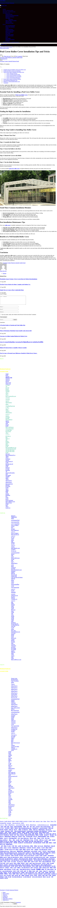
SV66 (12, 636)
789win (12, 709)
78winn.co (13, 567)
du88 (47, 842)
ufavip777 (46, 835)
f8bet (12, 741)
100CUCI (13, 720)
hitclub (36, 833)
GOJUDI (25, 821)
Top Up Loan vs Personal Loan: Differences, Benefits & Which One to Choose (19, 353)
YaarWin (7, 391)
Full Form (10, 19)
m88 (12, 555)
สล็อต (7, 393)
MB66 (1, 841)
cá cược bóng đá (27, 876)
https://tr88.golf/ (11, 772)
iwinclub (6, 864)
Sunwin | (2, 821)
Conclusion (6, 82)
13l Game (13, 633)
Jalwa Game (8, 382)
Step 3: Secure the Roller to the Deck (14, 75)
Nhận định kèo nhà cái (25, 869)
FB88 (40, 867)
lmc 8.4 (11, 849)
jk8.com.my (48, 829)
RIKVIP (13, 573)
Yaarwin (7, 376)
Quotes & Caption (10, 34)
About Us (5, 895)
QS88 (12, 620)
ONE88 (20, 836)
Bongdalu (8, 470)
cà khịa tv (16, 858)
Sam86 (9, 832)
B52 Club (47, 838)
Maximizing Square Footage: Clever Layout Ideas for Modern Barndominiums (18, 279)
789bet (7, 456)
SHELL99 (50, 828)
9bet (6, 437)
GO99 (9, 808)
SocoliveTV (20, 842)
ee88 (7, 474)
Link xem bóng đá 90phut (17, 577)
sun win (48, 876)
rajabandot (13, 703)
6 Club (12, 627)
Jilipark (12, 634)
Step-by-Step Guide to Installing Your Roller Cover (14, 72)
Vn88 (9, 803)
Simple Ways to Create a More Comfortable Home (12, 290)
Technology (6, 13)
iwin (15, 835)
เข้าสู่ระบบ (13, 551)
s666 (21, 840)
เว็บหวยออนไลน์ (9, 428)
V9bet (12, 654)
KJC (7, 496)
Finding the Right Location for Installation (12, 70)
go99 (35, 838)
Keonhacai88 (29, 836)
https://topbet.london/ (45, 826)
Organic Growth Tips (9, 11)
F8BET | (14, 821)
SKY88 (1, 829)
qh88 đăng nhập (47, 852)
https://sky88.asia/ (26, 864)
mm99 (12, 718)
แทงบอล (8, 397)
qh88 (41, 852)
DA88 (43, 842)
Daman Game (14, 678)
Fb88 (9, 759)
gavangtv (13, 647)
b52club (7, 854)
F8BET (7, 465)
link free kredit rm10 (12, 776)
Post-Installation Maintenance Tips (10, 80)
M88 (39, 872)
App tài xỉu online (15, 746)
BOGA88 (31, 841)
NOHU (10, 807)
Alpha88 (7, 476)
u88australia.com (4, 833)
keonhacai (30, 873)
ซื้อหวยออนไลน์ (15, 710)
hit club (12, 537)
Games (7, 28)
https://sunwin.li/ (9, 483)
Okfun (44, 821)
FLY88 (14, 869)
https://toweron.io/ (37, 863)
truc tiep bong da (38, 860)
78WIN (12, 547)
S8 (27, 871)
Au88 (12, 538)
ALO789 (10, 810)
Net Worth (8, 33)
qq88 (2, 826)
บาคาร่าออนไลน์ (15, 523)
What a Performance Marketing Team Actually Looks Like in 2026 (16, 330)
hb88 (54, 867)
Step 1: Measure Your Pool (12, 73)
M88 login (10, 786)
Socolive (2, 831)
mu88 (12, 653)
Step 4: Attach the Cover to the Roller (14, 76)
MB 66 (12, 554)
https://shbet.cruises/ (15, 707)
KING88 (8, 467)
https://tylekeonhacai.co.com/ (10, 852)
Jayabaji (10, 755)
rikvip (29, 833)
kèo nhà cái (8, 436)
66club (7, 441)
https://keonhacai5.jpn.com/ (25, 828)
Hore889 (33, 869)
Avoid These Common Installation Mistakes (12, 79)
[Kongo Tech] (3, 5)
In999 (7, 375)
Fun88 (7, 487)
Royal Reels (8, 431)
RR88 (7, 491)
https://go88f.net (4, 840)
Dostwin (7, 390)
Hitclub (7, 445)
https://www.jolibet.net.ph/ (6, 842)
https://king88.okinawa (46, 864)
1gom (18, 835)
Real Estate (8, 38)
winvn (12, 556)
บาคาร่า (8, 414)
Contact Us (5, 896)
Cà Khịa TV (28, 852)
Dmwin (7, 381)
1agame (7, 460)
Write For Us (5, 900)
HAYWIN (8, 486)
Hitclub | (10, 821)
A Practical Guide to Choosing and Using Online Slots (12, 325)
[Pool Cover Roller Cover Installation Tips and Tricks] (3, 58)
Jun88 (46, 854)
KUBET (2, 828)
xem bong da (51, 858)
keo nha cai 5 (20, 861)
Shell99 (12, 731)
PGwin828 (13, 648)
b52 (12, 744)
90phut (35, 858)
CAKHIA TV (14, 599)
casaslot (37, 855)
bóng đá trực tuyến (28, 857)
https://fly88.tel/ (7, 869)
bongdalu (13, 568)
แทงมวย (38, 821)
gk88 (12, 643)
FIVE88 (36, 840)
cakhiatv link (14, 576)
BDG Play (13, 630)
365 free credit (21, 852)
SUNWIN (7, 828)
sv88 (19, 838)
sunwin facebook (43, 828)
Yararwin (8, 378)
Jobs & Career (9, 21)
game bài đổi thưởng (10, 472)
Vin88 (54, 842)
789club (7, 422)
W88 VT (8, 438)
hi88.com (41, 840)
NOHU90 (29, 847)
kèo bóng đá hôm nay (17, 876)
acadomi (10, 770)
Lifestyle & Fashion (10, 30)
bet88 (5, 826)
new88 (12, 559)
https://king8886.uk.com (11, 447)
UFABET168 (14, 729)
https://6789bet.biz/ (46, 861)
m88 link (13, 578)
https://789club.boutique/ (38, 854)
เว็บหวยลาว (14, 735)
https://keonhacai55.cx (10, 455)
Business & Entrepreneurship (12, 15)
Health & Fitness (9, 29)
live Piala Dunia (26, 846)
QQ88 (7, 504)
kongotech (18, 902)
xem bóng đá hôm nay (5, 860)
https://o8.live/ (50, 869)
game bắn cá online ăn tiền (15, 864)
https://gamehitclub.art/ (19, 854)
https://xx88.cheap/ (30, 872)
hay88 (7, 426)
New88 (43, 847)
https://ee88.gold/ (27, 866)
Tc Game (8, 385)
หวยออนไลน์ (53, 824)
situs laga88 (8, 475)
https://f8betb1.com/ (15, 548)
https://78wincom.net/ (5, 866)
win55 (9, 778)
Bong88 (7, 418)
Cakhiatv (7, 867)
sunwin (7, 401)
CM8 (7, 492)
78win (7, 457)
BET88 (20, 866)
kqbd (33, 871)
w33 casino (13, 861)
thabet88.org (35, 828)
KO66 (12, 635)
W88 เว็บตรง (11, 787)
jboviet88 (13, 736)
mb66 (50, 840)
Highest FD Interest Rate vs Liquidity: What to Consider (13, 347)
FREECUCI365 (34, 832)
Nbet (7, 505)
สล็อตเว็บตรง (9, 402)
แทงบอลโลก (51, 855)
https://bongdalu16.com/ (16, 569)
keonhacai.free (30, 831)
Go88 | (6, 821)
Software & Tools (9, 23)
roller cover (7, 225)
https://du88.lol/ (9, 419)
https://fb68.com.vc (38, 841)
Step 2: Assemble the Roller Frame (13, 74)
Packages (8, 40)
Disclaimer (5, 897)
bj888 (12, 739)
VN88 (12, 586)
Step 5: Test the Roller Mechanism (13, 77)
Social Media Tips (8, 10)
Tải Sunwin (7, 855)
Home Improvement (10, 39)
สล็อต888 (13, 592)
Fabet (22, 841)
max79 (16, 866)
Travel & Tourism (9, 35)
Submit (15, 903)
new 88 (12, 544)
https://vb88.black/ (10, 427)
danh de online (47, 873)
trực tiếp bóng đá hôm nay (26, 860)
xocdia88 (46, 841)
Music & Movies (9, 31)
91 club (9, 846)
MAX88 (34, 847)
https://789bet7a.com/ (10, 501)
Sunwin (13, 737)
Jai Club (7, 387)
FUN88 (30, 821)
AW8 (33, 826)
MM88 (22, 872)
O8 (14, 849)
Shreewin (13, 515)
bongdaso (13, 571)
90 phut (30, 858)
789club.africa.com (4, 851)
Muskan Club (9, 377)
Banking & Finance (10, 16)
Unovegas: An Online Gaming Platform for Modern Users (13, 336)
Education (8, 18)
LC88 (9, 811)
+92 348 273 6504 (4, 371)
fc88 (12, 541)
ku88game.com (14, 595)
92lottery (7, 442)
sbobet (16, 849)
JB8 (28, 826)
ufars (41, 821)
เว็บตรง (13, 684)
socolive (41, 833)
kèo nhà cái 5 (11, 806)
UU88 (9, 812)
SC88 (7, 863)
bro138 (6, 878)
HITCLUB (13, 638)
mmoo (12, 540)
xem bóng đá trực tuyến (11, 448)
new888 (13, 529)
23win (33, 866)
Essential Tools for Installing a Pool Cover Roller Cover (15, 69)
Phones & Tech (9, 14)
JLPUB (44, 863)
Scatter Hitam (14, 694)
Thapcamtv (13, 645)
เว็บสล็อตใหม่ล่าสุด (10, 406)
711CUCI (13, 721)
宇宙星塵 (38, 869)
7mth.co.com (13, 851)
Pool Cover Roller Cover (21, 94)
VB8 (52, 876)
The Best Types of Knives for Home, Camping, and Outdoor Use (15, 284)
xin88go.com (14, 836)
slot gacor (8, 453)
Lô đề (15, 867)
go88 (7, 423)
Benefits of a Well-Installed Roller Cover (12, 81)
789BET (7, 411)
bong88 (27, 832)
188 (6, 440)
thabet (12, 566)
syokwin (13, 644)
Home (4, 9)
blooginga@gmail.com (5, 369)
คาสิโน (7, 407)
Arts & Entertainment (10, 25)
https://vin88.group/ (15, 558)
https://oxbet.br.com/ (14, 833)
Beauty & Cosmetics (10, 26)
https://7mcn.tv (35, 852)
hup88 (15, 841)
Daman (7, 389)
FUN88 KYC (25, 829)
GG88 (8, 861)
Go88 (12, 658)
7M (6, 471)
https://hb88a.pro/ (15, 530)
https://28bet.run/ (25, 838)
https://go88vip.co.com (16, 659)
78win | (52, 821)
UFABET (8, 417)
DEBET (6, 829)
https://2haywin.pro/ (15, 742)
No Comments (19, 56)
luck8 (12, 561)
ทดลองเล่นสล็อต (15, 584)
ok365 (27, 863)
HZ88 (22, 823)
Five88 (12, 866)
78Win (12, 581)
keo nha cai (6, 841)
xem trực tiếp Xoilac (10, 450)
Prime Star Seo (7, 56)
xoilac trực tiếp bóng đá (13, 857)
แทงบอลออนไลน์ (15, 520)
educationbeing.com (15, 631)
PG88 (7, 446)
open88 (45, 855)
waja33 (39, 851)
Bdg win (10, 765)
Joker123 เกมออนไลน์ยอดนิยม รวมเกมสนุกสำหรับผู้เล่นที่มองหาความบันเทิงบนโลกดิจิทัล (21, 342)
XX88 (7, 497)
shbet (7, 443)
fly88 (34, 821)
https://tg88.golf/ (12, 773)
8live (16, 846)
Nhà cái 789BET (15, 525)
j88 (19, 875)
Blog (4, 24)
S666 (9, 780)
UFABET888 (9, 430)
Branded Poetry (14, 679)
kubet (17, 873)
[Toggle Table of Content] (1, 67)
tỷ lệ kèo (9, 847)
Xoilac (40, 871)
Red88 (26, 841)
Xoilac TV (45, 871)
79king (11, 826)
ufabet (12, 583)
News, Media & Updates (11, 20)
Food (7, 37)
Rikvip (16, 828)
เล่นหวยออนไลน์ (15, 522)
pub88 (19, 846)
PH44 (48, 863)
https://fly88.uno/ (43, 831)
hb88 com (35, 829)
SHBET (13, 542)
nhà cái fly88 (14, 574)
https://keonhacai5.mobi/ (20, 831)
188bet (23, 832)
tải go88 (52, 863)
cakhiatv (13, 745)
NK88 (9, 771)
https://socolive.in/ (15, 534)
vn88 (37, 871)
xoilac (6, 832)
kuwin (7, 499)
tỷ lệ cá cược (49, 833)
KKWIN (7, 485)
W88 (50, 872)
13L (6, 386)
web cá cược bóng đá (37, 876)
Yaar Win (13, 626)
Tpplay (7, 373)
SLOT (9, 777)
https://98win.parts (35, 864)
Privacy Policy (6, 893)
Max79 (15, 829)
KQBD (12, 590)
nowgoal (22, 835)
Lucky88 (50, 831)
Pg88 (48, 836)
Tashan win (8, 384)
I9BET (12, 828)
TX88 (13, 846)
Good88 (10, 790)
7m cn (5, 875)
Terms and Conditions (7, 898)
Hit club (52, 835)
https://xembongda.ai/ (42, 858)
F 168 (12, 724)
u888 (8, 826)
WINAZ (13, 598)
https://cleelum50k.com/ (11, 396)
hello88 (12, 716)
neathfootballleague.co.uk (43, 824)
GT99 (42, 838)
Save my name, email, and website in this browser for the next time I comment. (19, 314)
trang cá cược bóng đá (29, 855)
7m (44, 833)
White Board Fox (16, 872)
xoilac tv (21, 857)
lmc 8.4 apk (40, 846)
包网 (9, 756)
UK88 (12, 855)
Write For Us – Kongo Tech (11, 42)
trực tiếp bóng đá (28, 842)
